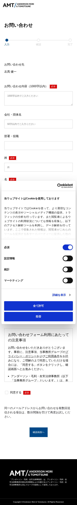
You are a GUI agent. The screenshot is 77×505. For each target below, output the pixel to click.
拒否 (38, 316)
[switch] (68, 258)
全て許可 (38, 305)
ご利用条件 (52, 356)
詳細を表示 (59, 294)
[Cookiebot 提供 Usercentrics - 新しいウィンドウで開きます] (57, 185)
